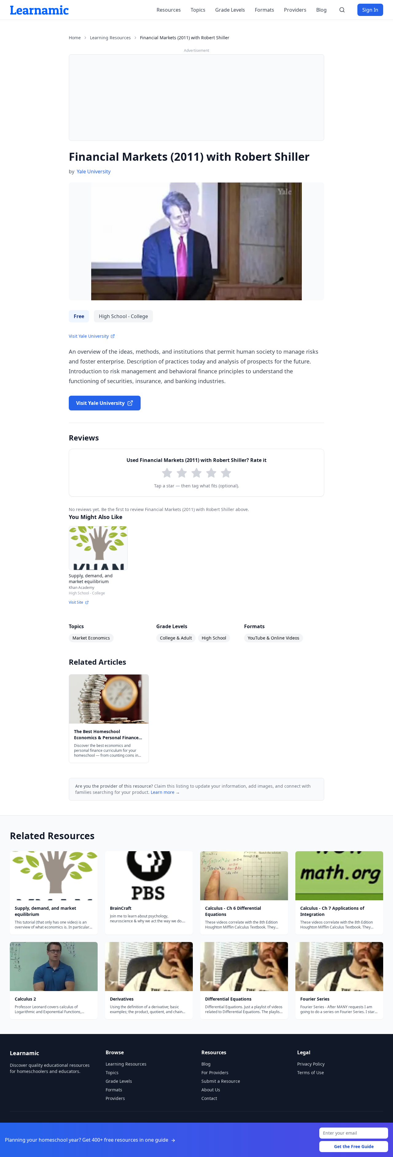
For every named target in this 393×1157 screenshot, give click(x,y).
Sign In (370, 9)
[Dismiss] (386, 1129)
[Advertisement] (196, 97)
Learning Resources (110, 37)
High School (214, 638)
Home (75, 37)
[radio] (167, 473)
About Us (210, 1090)
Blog (321, 9)
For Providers (214, 1072)
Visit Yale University (89, 336)
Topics (198, 9)
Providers (295, 9)
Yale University (94, 171)
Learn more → (165, 792)
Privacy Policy (311, 1064)
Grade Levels (230, 9)
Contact (209, 1098)
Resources (169, 9)
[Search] (342, 9)
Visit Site (76, 602)
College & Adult (176, 638)
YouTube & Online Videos (273, 638)
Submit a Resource (220, 1081)
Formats (264, 9)
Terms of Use (310, 1072)
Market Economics (91, 638)
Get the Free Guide (354, 1146)
